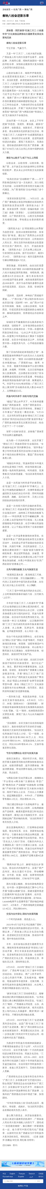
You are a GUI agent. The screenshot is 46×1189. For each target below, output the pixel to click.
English (12, 1174)
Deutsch (32, 1174)
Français (22, 1174)
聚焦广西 (28, 9)
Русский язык (8, 1177)
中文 (4, 1174)
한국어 (41, 1177)
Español (21, 1177)
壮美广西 (17, 9)
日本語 (41, 1174)
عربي (31, 1177)
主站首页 (6, 9)
